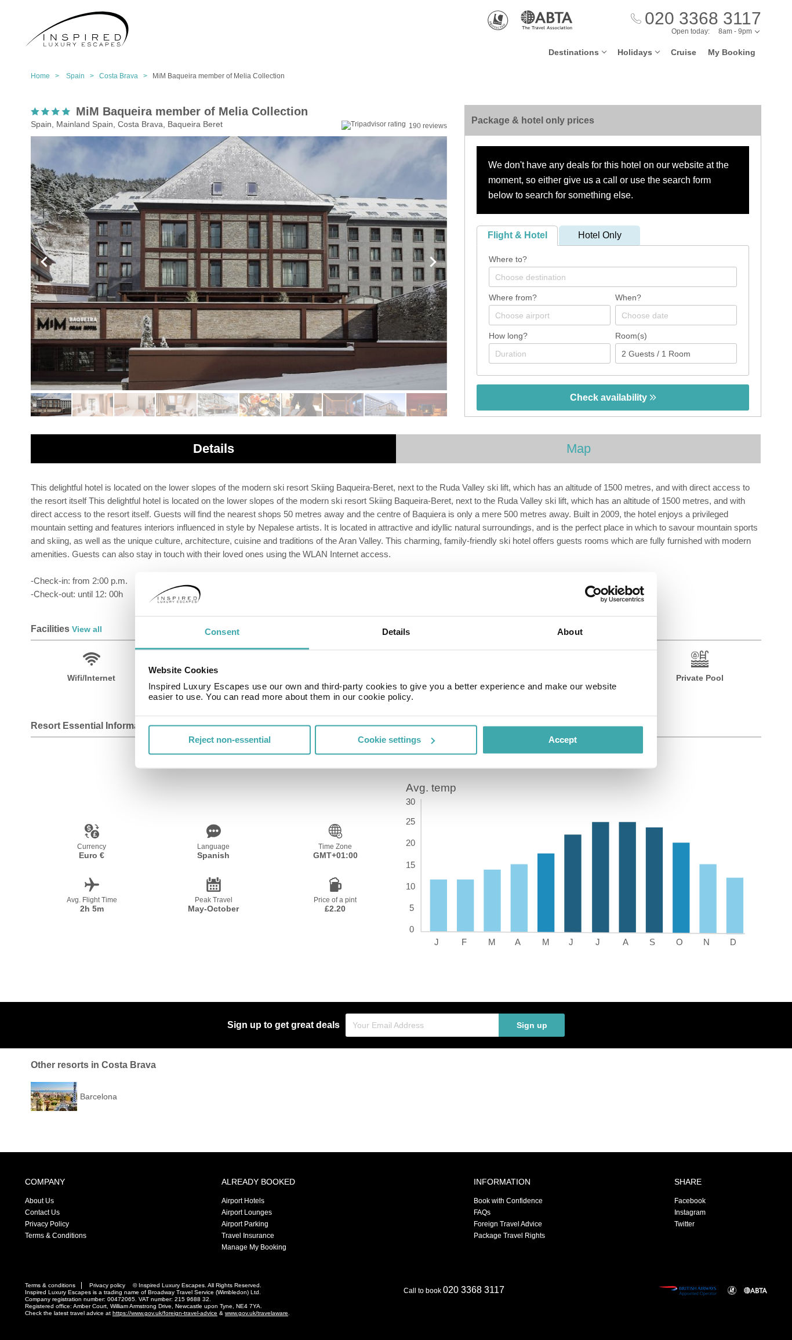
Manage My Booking (253, 1247)
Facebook (690, 1201)
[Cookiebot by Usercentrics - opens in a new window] (593, 593)
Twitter (684, 1224)
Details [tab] (396, 632)
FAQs (482, 1212)
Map (578, 448)
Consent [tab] (222, 632)
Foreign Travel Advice (508, 1224)
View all (87, 629)
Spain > (82, 76)
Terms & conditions (50, 1285)
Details (213, 448)
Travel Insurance (247, 1236)
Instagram (690, 1212)
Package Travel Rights (509, 1236)
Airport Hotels (242, 1201)
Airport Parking (244, 1224)
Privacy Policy (47, 1224)
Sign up (532, 1025)
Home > (47, 76)
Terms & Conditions (55, 1236)
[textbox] (618, 277)
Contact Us (42, 1212)
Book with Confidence (508, 1201)
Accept (562, 740)
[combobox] (613, 277)
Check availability (609, 397)
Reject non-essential (229, 740)
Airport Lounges (246, 1212)
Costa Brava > (125, 76)
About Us (39, 1201)
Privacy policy (107, 1285)
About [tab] (570, 632)
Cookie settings (389, 740)
